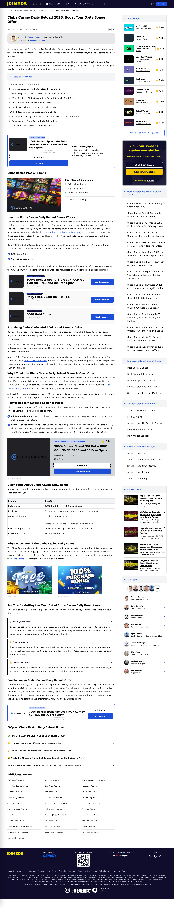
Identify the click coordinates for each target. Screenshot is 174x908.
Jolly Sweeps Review (54, 809)
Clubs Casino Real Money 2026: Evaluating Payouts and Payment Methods (144, 317)
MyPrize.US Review (15, 780)
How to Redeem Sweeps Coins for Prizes (32, 102)
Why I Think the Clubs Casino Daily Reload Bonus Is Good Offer (43, 98)
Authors (32, 871)
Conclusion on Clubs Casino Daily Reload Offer (35, 121)
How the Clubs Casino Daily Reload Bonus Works (36, 89)
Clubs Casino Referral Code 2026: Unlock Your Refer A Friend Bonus (145, 329)
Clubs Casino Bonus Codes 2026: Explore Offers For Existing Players (145, 225)
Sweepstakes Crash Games (141, 466)
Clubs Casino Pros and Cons (25, 84)
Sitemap (72, 871)
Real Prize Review (52, 786)
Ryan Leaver (136, 634)
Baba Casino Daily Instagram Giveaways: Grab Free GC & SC (151, 547)
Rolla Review (12, 815)
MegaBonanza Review (54, 832)
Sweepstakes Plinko (138, 472)
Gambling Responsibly (87, 871)
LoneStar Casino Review (18, 786)
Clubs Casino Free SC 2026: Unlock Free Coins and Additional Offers (146, 244)
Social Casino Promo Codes (142, 410)
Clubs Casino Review (45, 10)
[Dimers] (17, 4)
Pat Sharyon (136, 624)
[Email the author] (110, 29)
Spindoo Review (51, 821)
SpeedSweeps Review (91, 803)
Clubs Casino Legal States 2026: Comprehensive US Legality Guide (145, 287)
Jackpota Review (14, 803)
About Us (11, 871)
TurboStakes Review (53, 797)
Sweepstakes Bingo (137, 478)
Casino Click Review (16, 821)
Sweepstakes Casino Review (19, 826)
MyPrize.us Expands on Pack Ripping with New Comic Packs (150, 514)
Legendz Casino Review (17, 832)
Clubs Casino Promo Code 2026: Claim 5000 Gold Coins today (144, 306)
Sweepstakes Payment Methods (144, 393)
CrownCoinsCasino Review (93, 780)
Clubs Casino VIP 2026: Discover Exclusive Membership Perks (144, 339)
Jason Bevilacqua (37, 40)
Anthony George (137, 661)
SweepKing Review (15, 797)
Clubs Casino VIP (19, 558)
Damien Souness (35, 37)
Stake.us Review (52, 780)
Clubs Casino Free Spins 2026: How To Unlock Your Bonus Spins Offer (146, 254)
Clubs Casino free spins (35, 360)
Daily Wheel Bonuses (138, 435)
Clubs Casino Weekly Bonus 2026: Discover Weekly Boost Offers (145, 349)
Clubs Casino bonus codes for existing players (61, 232)
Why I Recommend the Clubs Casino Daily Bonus (35, 112)
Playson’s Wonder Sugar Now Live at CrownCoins (149, 563)
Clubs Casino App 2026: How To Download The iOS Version (144, 215)
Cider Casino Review (91, 815)
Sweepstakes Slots (137, 453)
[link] (150, 856)
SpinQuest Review (52, 826)
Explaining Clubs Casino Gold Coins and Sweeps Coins (38, 93)
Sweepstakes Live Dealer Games (144, 459)
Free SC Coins (134, 416)
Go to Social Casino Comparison (144, 133)
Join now (161, 4)
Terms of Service (59, 871)
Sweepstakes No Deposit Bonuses (145, 423)
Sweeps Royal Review (16, 792)
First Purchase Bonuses (139, 429)
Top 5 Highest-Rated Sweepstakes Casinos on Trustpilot (151, 498)
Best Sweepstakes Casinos (25, 10)
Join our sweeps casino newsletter (144, 148)
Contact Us (22, 871)
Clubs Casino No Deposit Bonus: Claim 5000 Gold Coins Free (144, 296)
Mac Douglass (137, 615)
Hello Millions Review (91, 832)
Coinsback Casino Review (56, 803)
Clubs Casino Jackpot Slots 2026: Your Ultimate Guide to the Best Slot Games (145, 275)
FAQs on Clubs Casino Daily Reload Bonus (33, 125)
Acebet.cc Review (89, 786)
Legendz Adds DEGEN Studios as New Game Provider (151, 530)
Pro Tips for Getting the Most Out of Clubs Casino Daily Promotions (45, 116)
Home (9, 10)
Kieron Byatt (136, 670)
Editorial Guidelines (107, 871)
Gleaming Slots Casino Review (58, 815)
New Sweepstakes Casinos (141, 380)
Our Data (122, 871)
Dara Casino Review (16, 838)
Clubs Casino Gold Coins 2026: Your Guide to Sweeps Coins (146, 264)
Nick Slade (135, 652)
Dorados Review (51, 792)
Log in (151, 4)
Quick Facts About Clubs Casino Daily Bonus (34, 107)
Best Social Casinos (137, 367)
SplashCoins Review (90, 792)
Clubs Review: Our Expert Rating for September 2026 (146, 205)
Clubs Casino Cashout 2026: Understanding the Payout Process (145, 234)
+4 (157, 588)
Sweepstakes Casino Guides (142, 386)
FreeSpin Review (89, 809)
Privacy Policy (44, 871)
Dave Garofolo (137, 606)
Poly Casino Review (90, 821)
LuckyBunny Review (90, 797)
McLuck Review (88, 826)
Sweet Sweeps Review (17, 809)
